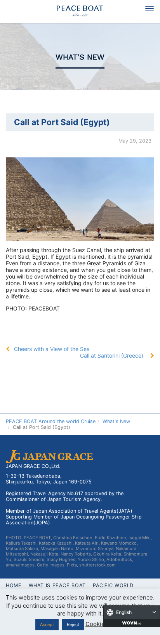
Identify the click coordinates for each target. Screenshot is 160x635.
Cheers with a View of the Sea (52, 349)
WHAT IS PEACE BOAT (57, 585)
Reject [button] (73, 624)
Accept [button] (47, 624)
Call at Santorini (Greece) (111, 355)
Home (14, 585)
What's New (80, 57)
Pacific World (113, 585)
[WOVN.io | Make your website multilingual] (132, 623)
